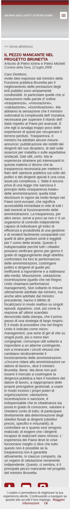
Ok (46, 503)
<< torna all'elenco (18, 47)
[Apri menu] (63, 15)
